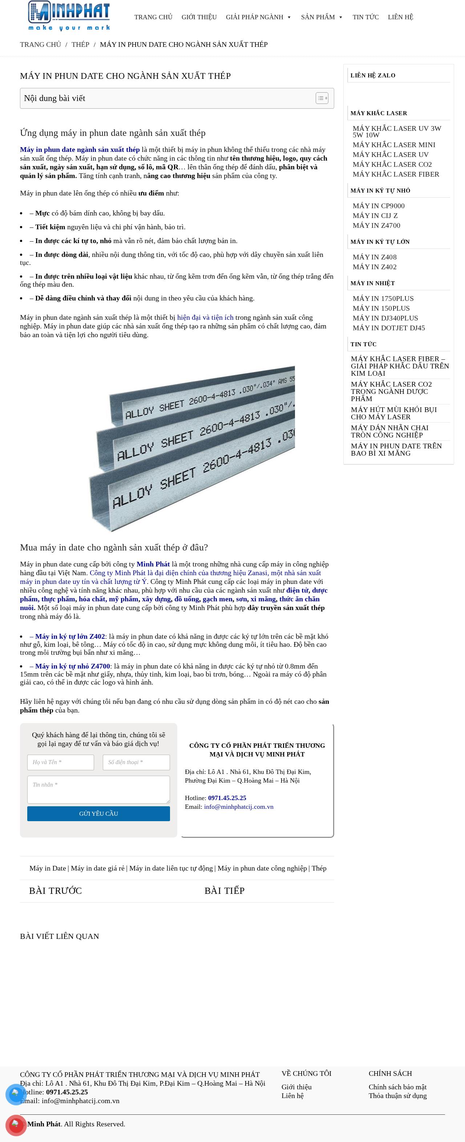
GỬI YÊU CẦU (98, 813)
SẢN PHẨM (318, 17)
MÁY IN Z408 (375, 257)
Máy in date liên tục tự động (171, 868)
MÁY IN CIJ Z (375, 215)
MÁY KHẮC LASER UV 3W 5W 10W (397, 131)
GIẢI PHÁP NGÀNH (254, 17)
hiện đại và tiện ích (205, 317)
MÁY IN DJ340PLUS (385, 318)
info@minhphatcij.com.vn (239, 806)
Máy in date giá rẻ (98, 868)
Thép (319, 868)
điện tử (296, 590)
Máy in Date (47, 868)
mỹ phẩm (123, 599)
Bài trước (55, 890)
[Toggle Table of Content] (318, 98)
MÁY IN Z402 (375, 266)
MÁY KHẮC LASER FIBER (396, 174)
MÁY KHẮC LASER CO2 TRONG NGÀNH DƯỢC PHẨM (391, 391)
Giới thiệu (297, 1087)
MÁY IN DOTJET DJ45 (389, 327)
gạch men (217, 599)
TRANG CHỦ (153, 17)
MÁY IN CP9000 (379, 205)
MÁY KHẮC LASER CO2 (392, 164)
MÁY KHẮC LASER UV (391, 154)
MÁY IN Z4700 (376, 225)
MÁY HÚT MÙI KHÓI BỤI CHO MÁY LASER (394, 413)
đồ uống (186, 599)
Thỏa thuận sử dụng (398, 1095)
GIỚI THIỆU (199, 17)
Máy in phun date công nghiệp (262, 868)
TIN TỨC (366, 17)
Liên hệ (293, 1095)
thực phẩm (58, 599)
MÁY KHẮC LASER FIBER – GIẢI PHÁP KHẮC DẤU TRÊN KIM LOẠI (400, 366)
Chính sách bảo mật (398, 1087)
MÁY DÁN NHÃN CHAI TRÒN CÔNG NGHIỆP (390, 431)
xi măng (263, 599)
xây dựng (156, 599)
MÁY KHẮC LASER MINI (394, 144)
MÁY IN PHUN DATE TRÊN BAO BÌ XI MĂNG (396, 449)
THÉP (80, 44)
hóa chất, (93, 599)
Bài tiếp (225, 890)
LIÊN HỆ (400, 17)
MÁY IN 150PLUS (381, 308)
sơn (241, 599)
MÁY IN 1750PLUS (383, 298)
